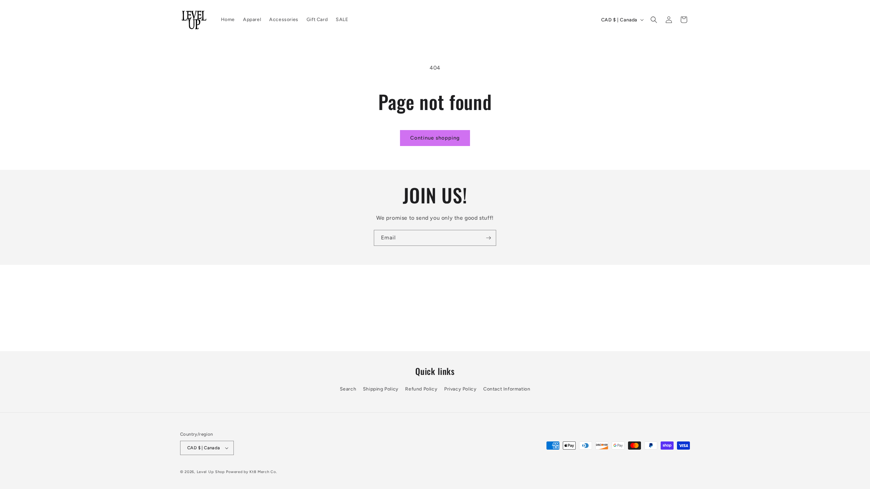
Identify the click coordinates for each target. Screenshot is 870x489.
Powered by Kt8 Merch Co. (251, 472)
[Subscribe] (488, 238)
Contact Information (506, 389)
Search (348, 389)
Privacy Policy (460, 389)
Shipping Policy (381, 389)
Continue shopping (435, 138)
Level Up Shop (211, 472)
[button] (653, 19)
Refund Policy (421, 389)
